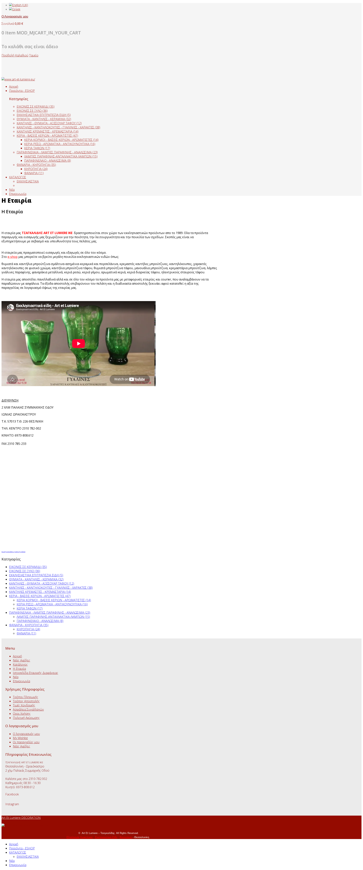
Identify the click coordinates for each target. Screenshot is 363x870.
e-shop (13, 257)
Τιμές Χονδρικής (24, 705)
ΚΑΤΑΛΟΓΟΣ (17, 177)
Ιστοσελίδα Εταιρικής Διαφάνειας (35, 673)
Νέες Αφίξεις (21, 660)
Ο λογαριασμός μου (26, 734)
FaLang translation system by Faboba (13, 551)
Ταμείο (33, 55)
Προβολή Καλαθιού (15, 55)
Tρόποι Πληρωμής (25, 697)
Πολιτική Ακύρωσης (26, 718)
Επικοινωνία (17, 194)
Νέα (12, 190)
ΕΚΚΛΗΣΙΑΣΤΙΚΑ (28, 181)
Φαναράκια (125, 837)
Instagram (12, 804)
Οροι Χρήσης (22, 714)
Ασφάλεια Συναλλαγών (28, 709)
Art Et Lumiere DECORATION (21, 818)
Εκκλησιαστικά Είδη (106, 837)
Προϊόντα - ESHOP (22, 91)
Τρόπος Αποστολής (26, 701)
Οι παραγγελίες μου (26, 742)
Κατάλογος (20, 664)
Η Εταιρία (19, 669)
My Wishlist (20, 738)
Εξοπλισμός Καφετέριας (80, 837)
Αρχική (13, 86)
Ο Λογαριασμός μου (15, 16)
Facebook (12, 794)
